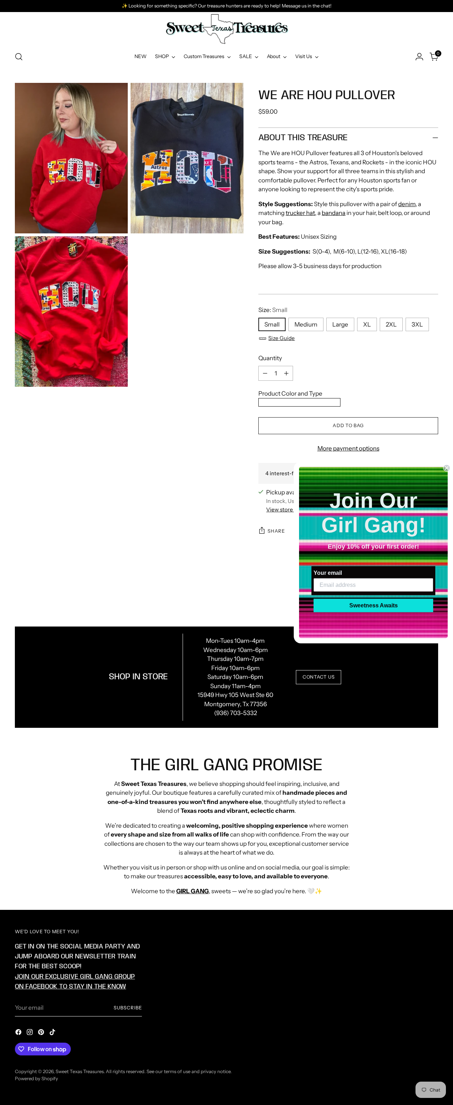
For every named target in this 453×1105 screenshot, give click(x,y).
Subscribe (128, 1007)
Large (340, 324)
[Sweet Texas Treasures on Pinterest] (42, 1033)
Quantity (270, 358)
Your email (328, 573)
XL (367, 324)
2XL (391, 324)
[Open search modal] (19, 57)
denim (406, 204)
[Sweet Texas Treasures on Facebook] (19, 1033)
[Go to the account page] (419, 57)
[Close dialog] (446, 468)
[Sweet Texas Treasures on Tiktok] (53, 1033)
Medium (305, 324)
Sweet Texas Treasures (80, 1071)
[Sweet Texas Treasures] (226, 29)
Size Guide (281, 338)
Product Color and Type (290, 393)
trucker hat (300, 212)
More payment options (348, 448)
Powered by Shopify (36, 1078)
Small (272, 324)
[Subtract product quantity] (265, 373)
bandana (333, 212)
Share (276, 531)
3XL (417, 324)
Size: (272, 309)
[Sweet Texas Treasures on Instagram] (30, 1033)
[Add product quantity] (286, 373)
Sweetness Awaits (373, 605)
